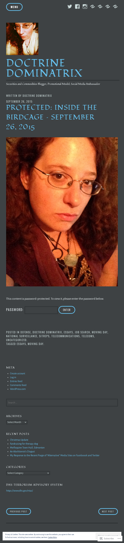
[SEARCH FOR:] (62, 402)
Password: (15, 309)
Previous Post (16, 511)
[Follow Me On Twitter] (69, 6)
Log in (13, 377)
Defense (26, 332)
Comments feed (18, 385)
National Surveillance (21, 336)
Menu (14, 7)
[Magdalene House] (115, 6)
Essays (68, 332)
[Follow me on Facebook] (77, 6)
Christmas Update (19, 440)
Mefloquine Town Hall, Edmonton (27, 447)
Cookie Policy (52, 537)
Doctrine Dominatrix (44, 68)
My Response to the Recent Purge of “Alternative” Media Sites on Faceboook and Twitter (54, 455)
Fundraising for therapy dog (24, 443)
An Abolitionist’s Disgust (22, 451)
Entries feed (16, 381)
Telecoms (88, 336)
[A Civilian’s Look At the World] (92, 6)
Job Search (82, 332)
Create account (17, 373)
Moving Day (100, 332)
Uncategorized (16, 340)
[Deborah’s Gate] (107, 6)
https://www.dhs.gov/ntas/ (19, 490)
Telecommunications (65, 336)
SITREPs (44, 336)
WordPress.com (18, 389)
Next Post (106, 511)
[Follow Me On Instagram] (85, 6)
